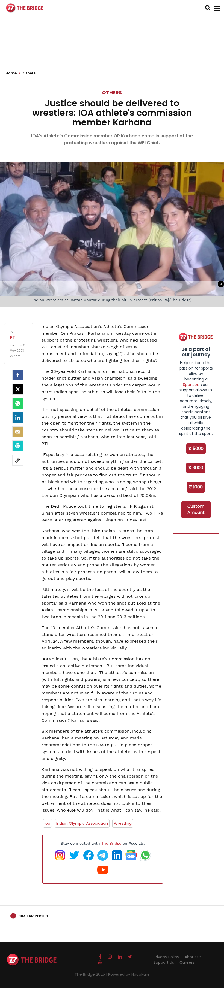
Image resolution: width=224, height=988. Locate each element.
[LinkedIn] (17, 417)
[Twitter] (17, 389)
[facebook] (17, 375)
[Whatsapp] (17, 403)
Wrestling (123, 823)
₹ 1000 (196, 487)
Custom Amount (196, 509)
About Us (193, 957)
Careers (186, 962)
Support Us (164, 962)
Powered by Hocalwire (129, 974)
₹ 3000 (195, 467)
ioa (47, 823)
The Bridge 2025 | (91, 974)
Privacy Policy (166, 957)
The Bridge (111, 843)
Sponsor (190, 384)
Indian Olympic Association (82, 823)
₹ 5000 (196, 448)
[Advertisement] (112, 49)
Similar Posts (33, 916)
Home (11, 73)
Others (112, 92)
